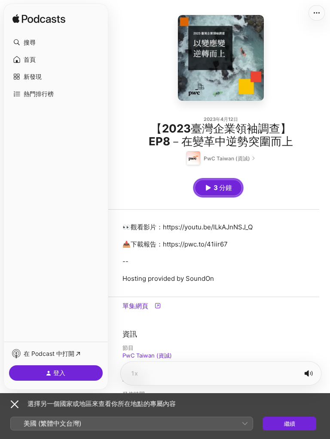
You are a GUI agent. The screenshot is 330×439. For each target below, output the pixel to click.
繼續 (289, 423)
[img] (38, 19)
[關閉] (14, 404)
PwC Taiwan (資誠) (147, 355)
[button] (55, 42)
